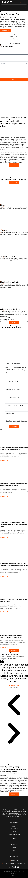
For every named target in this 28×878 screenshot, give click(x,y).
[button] (25, 8)
